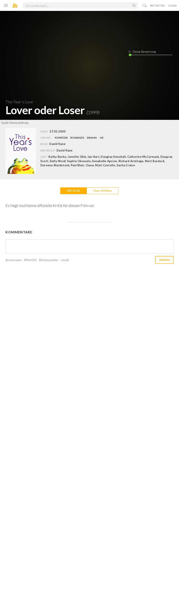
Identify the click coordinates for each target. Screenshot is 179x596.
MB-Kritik (73, 190)
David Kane (64, 150)
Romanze (77, 137)
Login (172, 5)
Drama (92, 137)
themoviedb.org (19, 122)
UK (101, 137)
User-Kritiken (102, 190)
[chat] (144, 5)
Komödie (61, 137)
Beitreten (157, 5)
